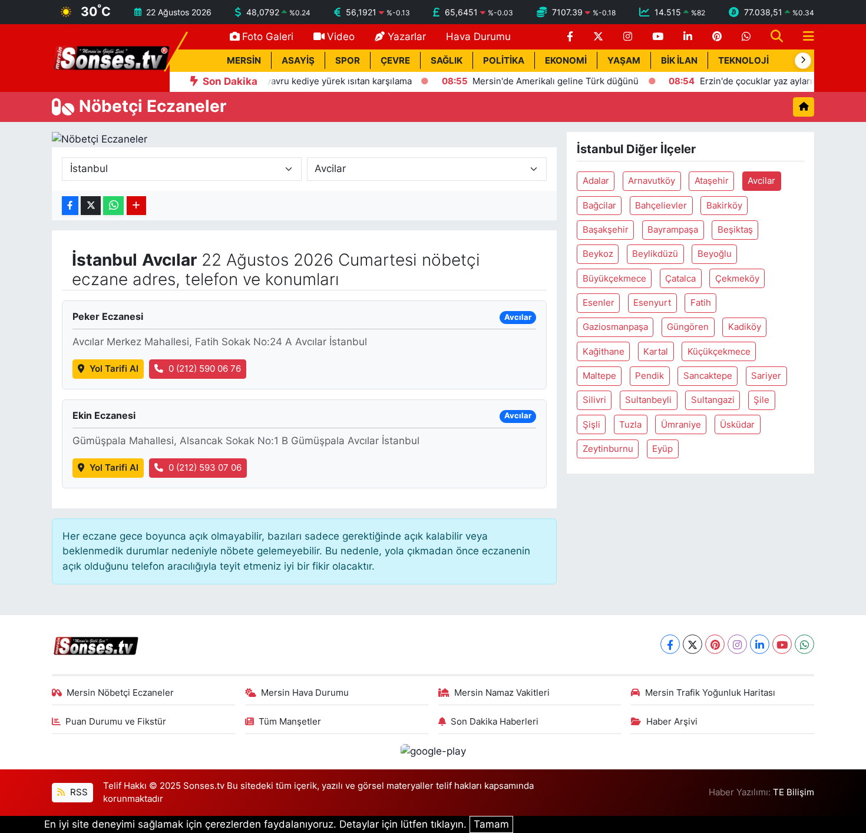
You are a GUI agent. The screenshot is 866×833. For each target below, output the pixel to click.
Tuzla (630, 424)
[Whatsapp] (804, 644)
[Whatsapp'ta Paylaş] (113, 206)
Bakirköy (724, 205)
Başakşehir (606, 229)
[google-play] (433, 751)
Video (341, 36)
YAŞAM (623, 60)
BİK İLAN (679, 60)
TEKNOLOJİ (743, 60)
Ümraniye (681, 424)
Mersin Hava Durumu (305, 692)
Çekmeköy (737, 278)
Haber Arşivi (672, 721)
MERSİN (244, 60)
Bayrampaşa (672, 229)
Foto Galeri (267, 36)
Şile (761, 400)
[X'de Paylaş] (91, 206)
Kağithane (603, 351)
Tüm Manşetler (290, 721)
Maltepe (599, 376)
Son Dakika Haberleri (494, 721)
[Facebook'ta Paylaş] (70, 206)
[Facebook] (670, 644)
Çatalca (680, 278)
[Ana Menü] (803, 36)
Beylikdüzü (655, 254)
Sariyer (766, 376)
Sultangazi (713, 400)
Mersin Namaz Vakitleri (502, 692)
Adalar (596, 181)
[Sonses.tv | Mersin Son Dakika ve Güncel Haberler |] (111, 57)
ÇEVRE (395, 60)
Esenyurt (652, 303)
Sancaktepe (707, 376)
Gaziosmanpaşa (615, 327)
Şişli (591, 424)
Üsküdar (737, 424)
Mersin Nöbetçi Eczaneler (120, 692)
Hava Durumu (478, 36)
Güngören (688, 327)
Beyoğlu (715, 254)
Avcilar (761, 181)
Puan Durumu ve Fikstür (115, 721)
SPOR (347, 60)
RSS (78, 792)
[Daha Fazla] (136, 206)
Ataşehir (712, 181)
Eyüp (662, 449)
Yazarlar (407, 36)
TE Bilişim (793, 792)
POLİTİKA (503, 60)
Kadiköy (744, 327)
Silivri (594, 400)
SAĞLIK (446, 60)
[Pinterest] (715, 644)
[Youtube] (782, 644)
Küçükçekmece (719, 351)
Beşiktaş (735, 229)
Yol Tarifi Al (114, 368)
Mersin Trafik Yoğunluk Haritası (710, 692)
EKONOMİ (566, 60)
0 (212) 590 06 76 (204, 368)
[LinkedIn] (759, 644)
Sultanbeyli (648, 400)
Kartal (655, 351)
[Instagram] (737, 644)
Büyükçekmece (614, 278)
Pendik (649, 376)
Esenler (598, 303)
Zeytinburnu (608, 449)
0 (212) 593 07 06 (205, 467)
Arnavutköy (651, 181)
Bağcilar (599, 205)
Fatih (700, 303)
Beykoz (598, 254)
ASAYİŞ (298, 60)
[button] (803, 60)
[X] (692, 644)
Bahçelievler (661, 205)
